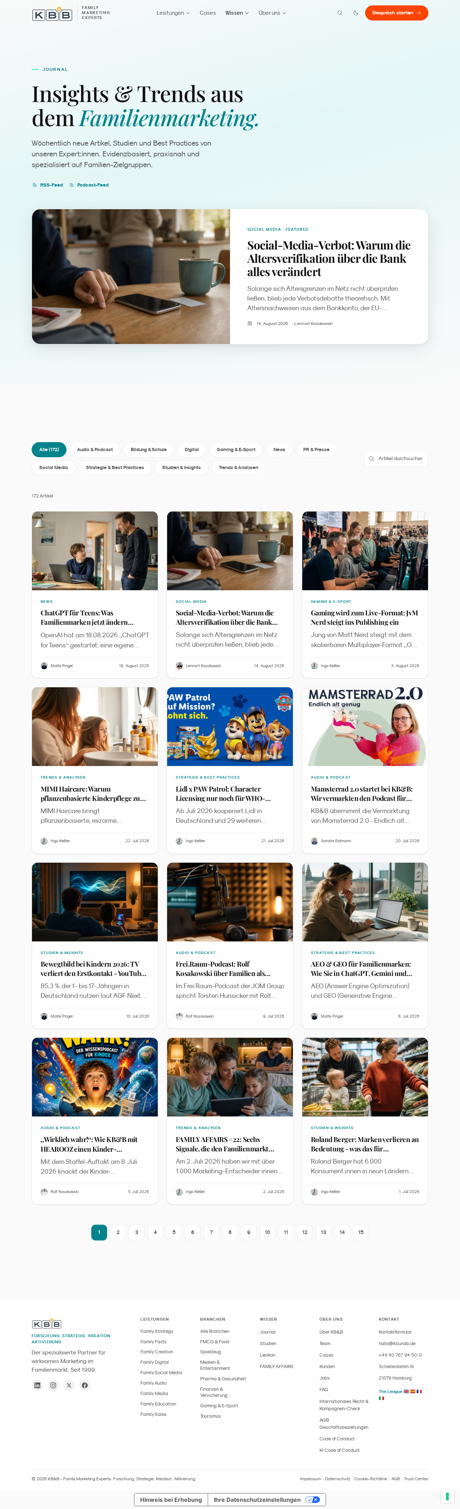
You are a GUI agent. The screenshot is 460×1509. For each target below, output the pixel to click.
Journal (268, 1332)
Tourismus (210, 1416)
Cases (208, 13)
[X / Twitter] (69, 1385)
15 (361, 1232)
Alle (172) (49, 449)
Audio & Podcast (95, 449)
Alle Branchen (214, 1331)
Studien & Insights (181, 467)
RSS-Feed (51, 185)
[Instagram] (53, 1385)
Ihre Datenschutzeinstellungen (257, 1499)
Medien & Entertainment (215, 1365)
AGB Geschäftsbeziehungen (343, 1423)
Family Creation (157, 1351)
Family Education (158, 1404)
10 (267, 1232)
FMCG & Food (214, 1341)
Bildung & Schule (149, 449)
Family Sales (154, 1414)
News (279, 449)
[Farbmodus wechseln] (355, 12)
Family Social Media (161, 1372)
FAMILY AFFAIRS (277, 1366)
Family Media (154, 1393)
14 (342, 1232)
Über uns (269, 13)
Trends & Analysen (238, 467)
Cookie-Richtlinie (370, 1478)
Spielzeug (210, 1351)
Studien (268, 1343)
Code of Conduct (337, 1438)
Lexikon (267, 1355)
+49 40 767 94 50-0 (400, 1355)
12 (305, 1232)
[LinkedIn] (37, 1385)
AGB (395, 1478)
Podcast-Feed (93, 185)
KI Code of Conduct (339, 1450)
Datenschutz (337, 1478)
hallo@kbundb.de (397, 1343)
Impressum (310, 1478)
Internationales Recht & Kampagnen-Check (343, 1405)
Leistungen (170, 13)
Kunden (327, 1366)
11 (286, 1232)
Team (324, 1343)
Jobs (324, 1378)
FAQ (323, 1389)
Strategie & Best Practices (115, 467)
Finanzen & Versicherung (213, 1392)
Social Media (53, 467)
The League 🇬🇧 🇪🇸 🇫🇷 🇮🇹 (400, 1395)
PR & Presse (316, 449)
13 (323, 1232)
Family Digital (155, 1362)
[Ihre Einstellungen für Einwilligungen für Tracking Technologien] (447, 1496)
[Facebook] (85, 1385)
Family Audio (153, 1383)
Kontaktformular (395, 1332)
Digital (192, 449)
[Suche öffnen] (340, 12)
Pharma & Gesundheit (223, 1378)
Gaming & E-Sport (236, 449)
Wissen (234, 13)
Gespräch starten (392, 12)
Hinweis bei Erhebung (171, 1499)
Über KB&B (331, 1332)
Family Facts (154, 1341)
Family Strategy (157, 1331)
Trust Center (416, 1478)
